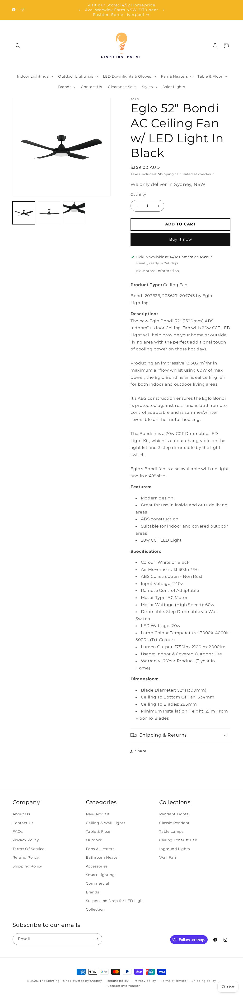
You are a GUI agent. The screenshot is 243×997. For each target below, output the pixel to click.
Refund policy (118, 980)
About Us (21, 814)
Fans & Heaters (100, 849)
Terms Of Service (29, 849)
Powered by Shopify (86, 980)
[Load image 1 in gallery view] (24, 212)
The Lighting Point (54, 980)
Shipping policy (204, 980)
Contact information (123, 985)
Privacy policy (145, 980)
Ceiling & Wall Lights (105, 823)
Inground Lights (174, 849)
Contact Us (23, 823)
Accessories (97, 866)
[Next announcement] (164, 10)
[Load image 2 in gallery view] (49, 212)
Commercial (97, 883)
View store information (157, 271)
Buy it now (180, 239)
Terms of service (174, 980)
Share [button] (140, 751)
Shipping (166, 174)
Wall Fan (167, 857)
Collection (95, 909)
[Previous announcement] (79, 10)
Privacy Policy (26, 840)
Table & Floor (98, 831)
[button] (18, 45)
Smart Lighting (100, 875)
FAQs (18, 831)
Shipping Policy (27, 866)
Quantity (138, 194)
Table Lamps (171, 831)
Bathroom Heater (102, 857)
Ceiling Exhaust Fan (178, 840)
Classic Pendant (174, 823)
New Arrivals (98, 814)
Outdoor (94, 840)
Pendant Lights (174, 814)
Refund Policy (26, 857)
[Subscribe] (96, 939)
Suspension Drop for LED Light (115, 901)
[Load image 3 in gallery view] (74, 212)
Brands (92, 892)
